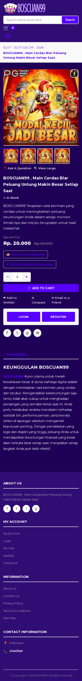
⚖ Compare (38, 300)
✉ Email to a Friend (61, 300)
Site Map (9, 618)
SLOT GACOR (23, 47)
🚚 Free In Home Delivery (25, 254)
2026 (40, 47)
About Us (9, 588)
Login (7, 541)
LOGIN (23, 316)
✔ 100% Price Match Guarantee (29, 264)
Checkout (10, 563)
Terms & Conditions (16, 610)
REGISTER (58, 316)
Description (16, 354)
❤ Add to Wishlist (10, 300)
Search (70, 19)
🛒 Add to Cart (41, 288)
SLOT (7, 47)
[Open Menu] (7, 35)
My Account (11, 533)
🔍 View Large (45, 168)
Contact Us (11, 596)
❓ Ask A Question (17, 168)
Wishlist (8, 555)
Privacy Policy (13, 603)
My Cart (8, 548)
